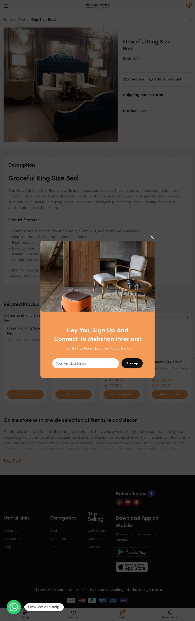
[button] (14, 607)
